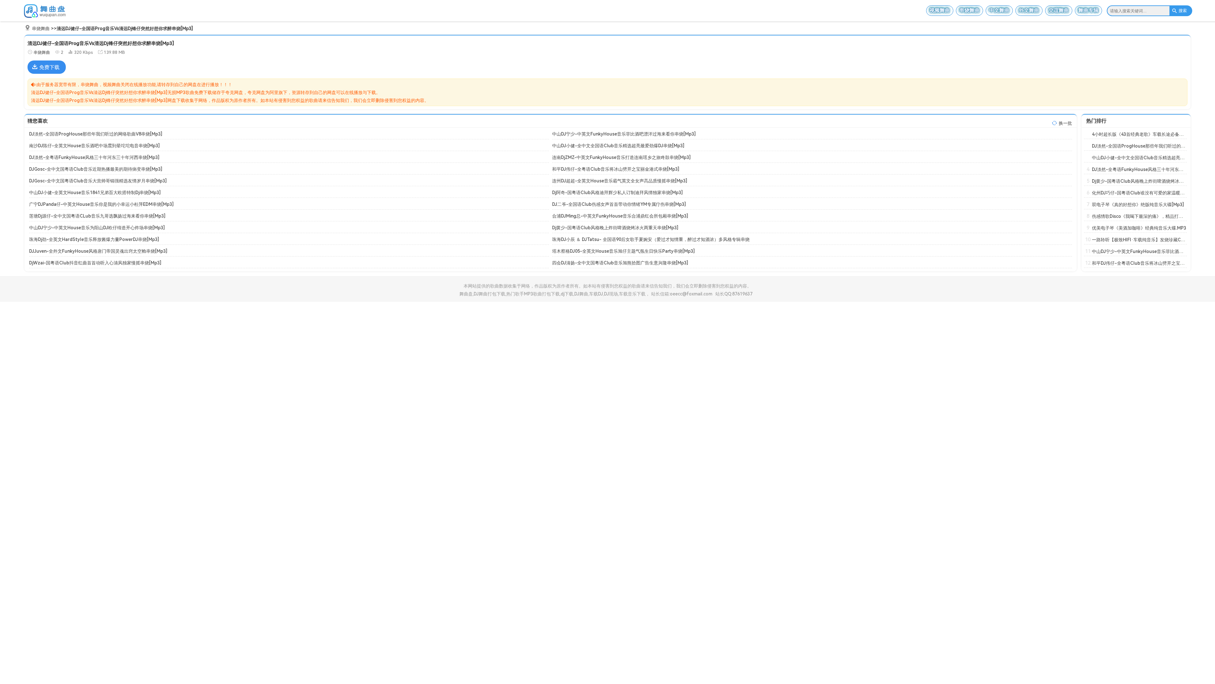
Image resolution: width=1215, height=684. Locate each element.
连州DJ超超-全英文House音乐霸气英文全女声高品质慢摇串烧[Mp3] (619, 180)
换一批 (1065, 123)
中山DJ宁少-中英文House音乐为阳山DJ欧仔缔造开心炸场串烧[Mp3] (97, 227)
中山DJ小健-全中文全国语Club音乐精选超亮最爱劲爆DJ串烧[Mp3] (618, 145)
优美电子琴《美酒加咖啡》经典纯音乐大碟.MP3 (1139, 228)
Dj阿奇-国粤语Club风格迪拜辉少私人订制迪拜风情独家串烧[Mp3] (617, 192)
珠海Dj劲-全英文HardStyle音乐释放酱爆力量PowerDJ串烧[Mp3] (94, 239)
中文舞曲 (999, 10)
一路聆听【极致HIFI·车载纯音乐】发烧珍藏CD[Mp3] (1144, 239)
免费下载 (49, 67)
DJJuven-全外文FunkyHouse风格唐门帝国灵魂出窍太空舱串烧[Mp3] (98, 251)
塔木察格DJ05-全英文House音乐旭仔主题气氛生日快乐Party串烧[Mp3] (623, 251)
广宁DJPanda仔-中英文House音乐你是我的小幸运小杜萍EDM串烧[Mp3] (101, 204)
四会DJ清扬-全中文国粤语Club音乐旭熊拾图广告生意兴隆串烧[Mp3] (620, 262)
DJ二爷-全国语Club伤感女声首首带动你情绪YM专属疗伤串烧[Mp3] (619, 204)
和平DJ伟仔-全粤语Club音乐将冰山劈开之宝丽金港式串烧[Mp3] (615, 169)
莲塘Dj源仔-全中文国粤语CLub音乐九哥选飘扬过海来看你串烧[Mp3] (97, 215)
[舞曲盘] (47, 17)
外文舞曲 (1029, 10)
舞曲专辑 (1088, 10)
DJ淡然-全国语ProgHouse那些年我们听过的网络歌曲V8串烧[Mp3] (95, 133)
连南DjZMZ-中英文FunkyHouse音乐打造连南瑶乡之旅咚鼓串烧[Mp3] (621, 157)
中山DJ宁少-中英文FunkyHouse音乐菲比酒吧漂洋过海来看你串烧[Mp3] (624, 133)
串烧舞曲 (969, 10)
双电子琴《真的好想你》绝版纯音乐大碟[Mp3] (1138, 204)
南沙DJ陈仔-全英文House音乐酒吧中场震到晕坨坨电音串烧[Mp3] (94, 145)
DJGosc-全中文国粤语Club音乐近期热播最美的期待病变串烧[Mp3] (95, 169)
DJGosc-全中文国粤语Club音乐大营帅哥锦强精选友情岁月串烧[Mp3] (98, 180)
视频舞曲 (940, 10)
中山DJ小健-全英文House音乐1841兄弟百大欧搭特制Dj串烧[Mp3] (95, 192)
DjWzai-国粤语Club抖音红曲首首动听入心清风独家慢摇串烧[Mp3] (95, 262)
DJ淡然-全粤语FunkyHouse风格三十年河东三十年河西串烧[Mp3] (94, 157)
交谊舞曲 (1059, 10)
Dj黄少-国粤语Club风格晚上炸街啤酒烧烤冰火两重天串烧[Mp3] (615, 227)
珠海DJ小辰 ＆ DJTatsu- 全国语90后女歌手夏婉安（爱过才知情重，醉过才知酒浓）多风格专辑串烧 (651, 239)
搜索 (1183, 10)
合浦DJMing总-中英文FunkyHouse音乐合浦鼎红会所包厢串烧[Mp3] (620, 215)
